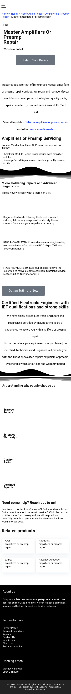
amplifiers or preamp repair (52, 122)
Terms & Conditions (13, 631)
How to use (9, 640)
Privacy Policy (10, 628)
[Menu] (4, 5)
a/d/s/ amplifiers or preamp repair (17, 563)
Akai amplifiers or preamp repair (17, 544)
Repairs (7, 634)
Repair (14, 13)
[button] (35, 60)
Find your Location (13, 646)
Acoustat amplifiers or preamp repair (50, 544)
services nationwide (41, 129)
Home (5, 13)
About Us (8, 643)
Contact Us (9, 637)
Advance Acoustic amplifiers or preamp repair (50, 563)
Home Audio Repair (32, 13)
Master (30, 122)
